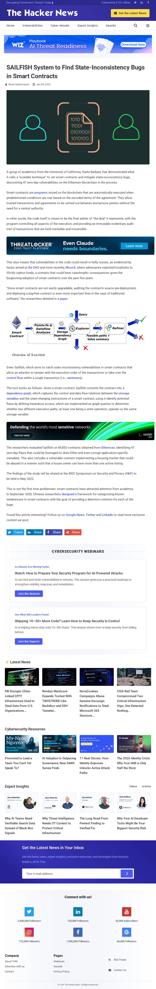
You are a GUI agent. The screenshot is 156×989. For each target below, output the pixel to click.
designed (68, 494)
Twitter (90, 515)
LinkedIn (107, 515)
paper (63, 299)
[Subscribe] (127, 874)
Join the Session (29, 593)
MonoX (70, 267)
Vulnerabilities (33, 25)
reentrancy (74, 378)
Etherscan (108, 447)
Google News (75, 515)
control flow (14, 378)
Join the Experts (28, 641)
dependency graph (18, 393)
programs (41, 192)
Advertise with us (15, 966)
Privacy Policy (61, 971)
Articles (146, 786)
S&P (129, 473)
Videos (133, 786)
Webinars (59, 961)
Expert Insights (88, 25)
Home (10, 25)
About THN (11, 961)
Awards (111, 25)
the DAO (33, 267)
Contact (9, 971)
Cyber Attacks (60, 25)
